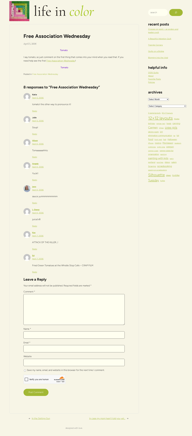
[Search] (176, 12)
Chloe (161, 128)
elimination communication (160, 135)
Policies (151, 82)
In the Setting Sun (41, 418)
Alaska (176, 119)
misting (158, 143)
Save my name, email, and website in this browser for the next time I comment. (66, 370)
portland (151, 162)
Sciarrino (152, 166)
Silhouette (156, 175)
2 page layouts (154, 113)
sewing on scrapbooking (157, 170)
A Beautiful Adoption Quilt (159, 39)
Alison (35, 140)
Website (27, 356)
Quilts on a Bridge (156, 51)
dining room (153, 132)
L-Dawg (35, 209)
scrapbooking (164, 166)
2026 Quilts (153, 72)
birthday (151, 123)
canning (176, 123)
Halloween (172, 139)
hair (164, 139)
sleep (168, 175)
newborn (177, 143)
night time (161, 147)
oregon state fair (166, 150)
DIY (161, 132)
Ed (33, 255)
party (172, 158)
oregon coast (153, 151)
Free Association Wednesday (60, 60)
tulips (162, 180)
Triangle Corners (155, 45)
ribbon (167, 162)
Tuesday (153, 180)
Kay (34, 232)
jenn (34, 186)
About (150, 76)
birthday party (160, 124)
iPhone (150, 143)
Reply (34, 111)
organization (153, 154)
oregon (170, 146)
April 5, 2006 (38, 98)
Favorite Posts (154, 79)
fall (178, 135)
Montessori (167, 143)
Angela (35, 164)
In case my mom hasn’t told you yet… (107, 418)
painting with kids (158, 158)
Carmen (153, 127)
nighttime (152, 147)
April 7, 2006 (37, 236)
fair (174, 136)
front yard (158, 139)
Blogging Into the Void (158, 57)
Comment (29, 291)
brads (169, 123)
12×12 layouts (160, 118)
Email (26, 342)
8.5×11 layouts (167, 113)
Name (27, 329)
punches (160, 162)
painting (163, 154)
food (150, 139)
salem (174, 162)
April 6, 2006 (38, 144)
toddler (176, 175)
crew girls (171, 127)
